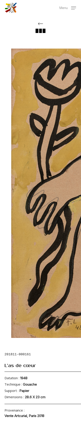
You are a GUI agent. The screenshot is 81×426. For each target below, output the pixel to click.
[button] (67, 7)
